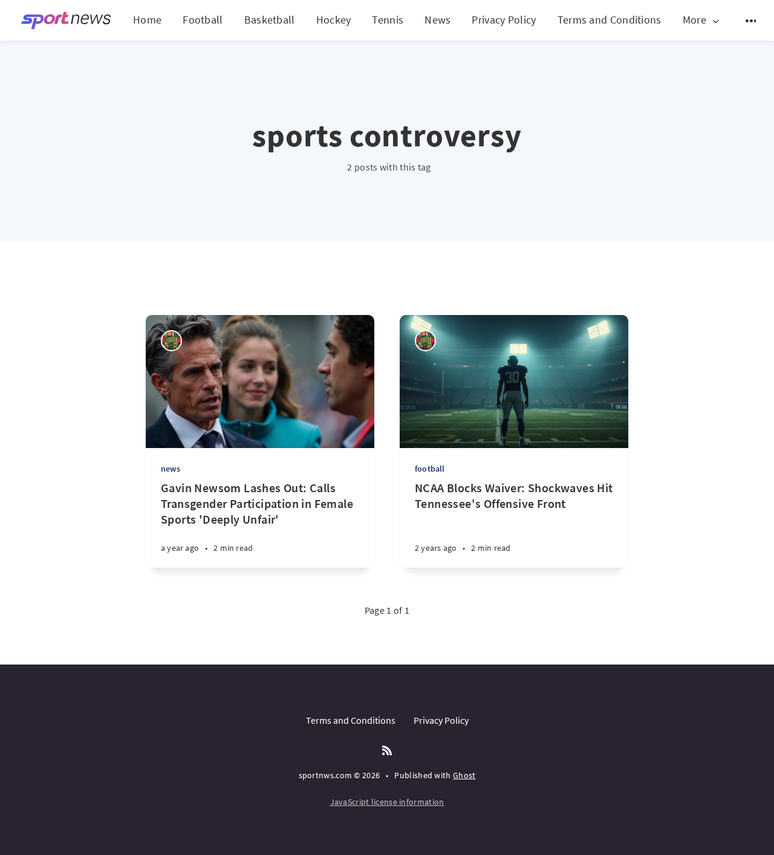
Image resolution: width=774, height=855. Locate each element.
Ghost (464, 775)
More (694, 20)
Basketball (269, 20)
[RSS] (387, 751)
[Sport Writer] (171, 340)
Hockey (333, 20)
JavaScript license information (387, 801)
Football (203, 20)
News (437, 20)
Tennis (387, 20)
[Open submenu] (751, 20)
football (430, 468)
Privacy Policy (504, 20)
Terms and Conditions (610, 20)
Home (147, 20)
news (170, 468)
